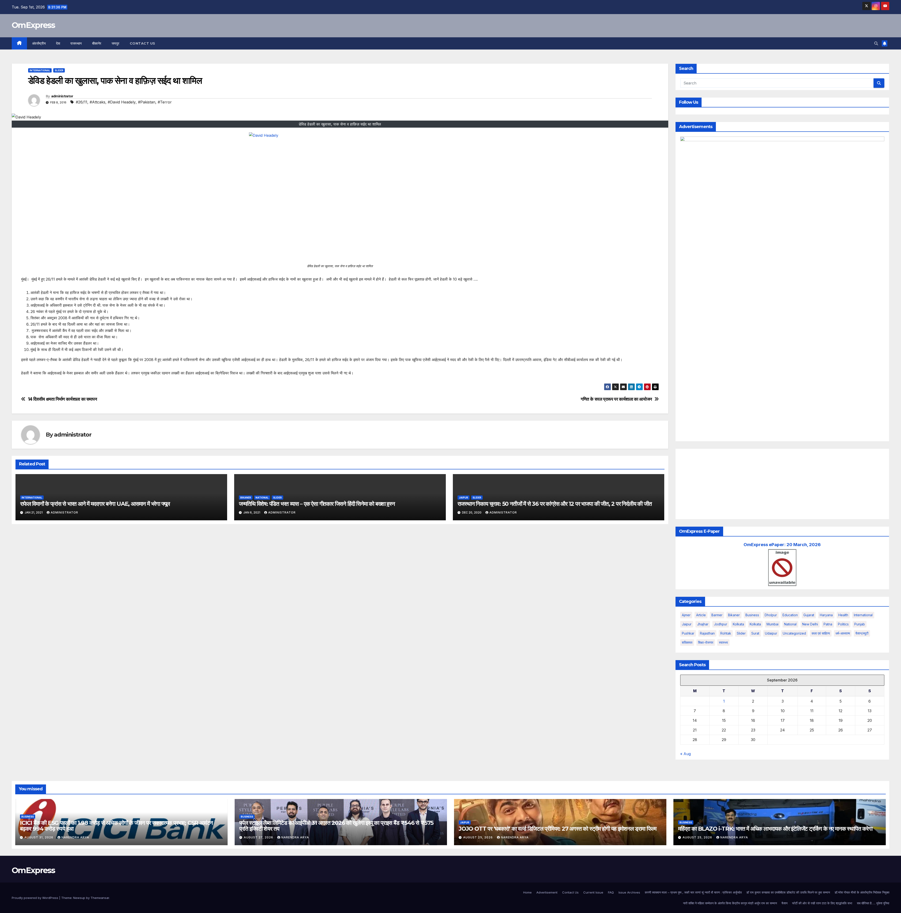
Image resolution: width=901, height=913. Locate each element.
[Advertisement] (782, 484)
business (752, 615)
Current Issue (593, 892)
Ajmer (686, 615)
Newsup (79, 898)
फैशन (784, 903)
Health (843, 615)
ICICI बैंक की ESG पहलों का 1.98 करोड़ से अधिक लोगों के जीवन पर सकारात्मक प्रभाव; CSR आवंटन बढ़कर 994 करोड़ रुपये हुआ (116, 825)
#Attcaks (97, 102)
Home (527, 892)
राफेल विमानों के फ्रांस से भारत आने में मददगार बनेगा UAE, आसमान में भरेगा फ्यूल (95, 503)
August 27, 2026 (259, 837)
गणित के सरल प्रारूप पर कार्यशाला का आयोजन (616, 399)
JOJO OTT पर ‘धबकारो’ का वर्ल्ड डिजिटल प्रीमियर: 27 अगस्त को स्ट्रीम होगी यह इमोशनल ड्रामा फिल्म (557, 828)
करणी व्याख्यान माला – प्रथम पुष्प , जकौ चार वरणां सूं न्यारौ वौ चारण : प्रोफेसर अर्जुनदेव (693, 892)
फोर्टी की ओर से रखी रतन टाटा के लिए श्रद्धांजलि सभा (822, 903)
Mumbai (773, 624)
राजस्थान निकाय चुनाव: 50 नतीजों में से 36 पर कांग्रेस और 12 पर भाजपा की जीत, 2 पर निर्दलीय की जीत (555, 503)
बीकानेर (96, 43)
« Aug (685, 753)
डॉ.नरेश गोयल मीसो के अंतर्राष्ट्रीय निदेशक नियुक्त (862, 892)
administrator (62, 96)
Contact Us (142, 43)
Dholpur (771, 615)
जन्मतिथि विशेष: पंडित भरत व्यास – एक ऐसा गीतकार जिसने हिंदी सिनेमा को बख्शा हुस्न (317, 503)
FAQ (611, 892)
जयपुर (115, 43)
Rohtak (725, 633)
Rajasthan (707, 633)
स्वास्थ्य (723, 642)
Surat (755, 633)
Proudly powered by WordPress (35, 898)
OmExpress (33, 25)
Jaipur (463, 497)
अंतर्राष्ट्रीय (39, 43)
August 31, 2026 (39, 837)
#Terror (165, 102)
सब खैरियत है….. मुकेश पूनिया (873, 903)
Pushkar (688, 633)
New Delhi (810, 624)
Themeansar (100, 898)
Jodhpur (720, 624)
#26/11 (81, 102)
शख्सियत (687, 642)
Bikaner (245, 497)
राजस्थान (76, 43)
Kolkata (755, 624)
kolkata (738, 624)
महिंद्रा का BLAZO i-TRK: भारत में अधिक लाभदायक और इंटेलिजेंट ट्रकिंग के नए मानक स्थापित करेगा (775, 828)
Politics (843, 624)
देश (58, 43)
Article (701, 615)
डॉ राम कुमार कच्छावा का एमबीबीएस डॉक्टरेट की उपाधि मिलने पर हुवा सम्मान (788, 892)
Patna (828, 624)
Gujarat (808, 615)
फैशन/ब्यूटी (861, 633)
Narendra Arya (75, 837)
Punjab (859, 624)
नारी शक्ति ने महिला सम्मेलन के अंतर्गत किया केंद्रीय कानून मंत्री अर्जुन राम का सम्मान (730, 903)
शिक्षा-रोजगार (705, 642)
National (262, 497)
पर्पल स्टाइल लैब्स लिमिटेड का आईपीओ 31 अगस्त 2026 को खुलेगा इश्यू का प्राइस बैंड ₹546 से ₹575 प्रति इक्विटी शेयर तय (336, 825)
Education (790, 615)
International (40, 70)
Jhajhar (702, 624)
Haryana (826, 615)
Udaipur (771, 633)
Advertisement (546, 892)
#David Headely (122, 102)
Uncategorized (794, 633)
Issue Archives (629, 892)
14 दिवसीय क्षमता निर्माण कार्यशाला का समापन (62, 399)
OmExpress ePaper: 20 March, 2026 (782, 544)
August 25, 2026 (478, 837)
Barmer (716, 615)
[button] (876, 43)
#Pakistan (146, 102)
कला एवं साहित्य (821, 633)
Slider (59, 70)
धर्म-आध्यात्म (843, 633)
